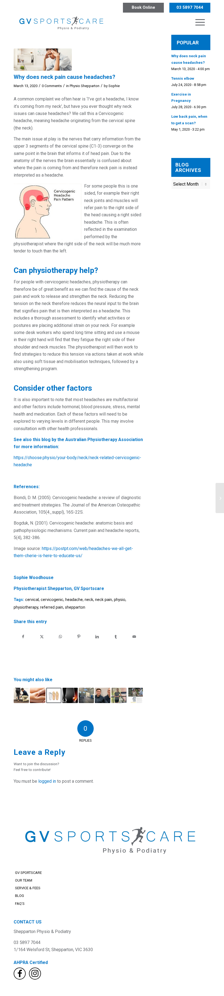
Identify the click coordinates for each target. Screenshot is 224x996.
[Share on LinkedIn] (97, 636)
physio (119, 599)
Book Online (143, 7)
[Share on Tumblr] (116, 636)
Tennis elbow (182, 78)
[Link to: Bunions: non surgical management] (53, 695)
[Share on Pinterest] (79, 636)
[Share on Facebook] (23, 636)
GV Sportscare (28, 873)
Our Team (23, 880)
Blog (19, 896)
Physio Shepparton (84, 86)
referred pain (51, 607)
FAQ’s (20, 904)
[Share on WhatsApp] (60, 636)
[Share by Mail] (134, 636)
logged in (47, 781)
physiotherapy (26, 607)
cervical (32, 599)
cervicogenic (52, 599)
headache (74, 599)
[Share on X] (42, 636)
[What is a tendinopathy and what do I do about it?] (220, 498)
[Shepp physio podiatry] (62, 22)
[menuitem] (200, 22)
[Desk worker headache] (43, 59)
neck (89, 599)
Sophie (114, 86)
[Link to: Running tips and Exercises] (118, 695)
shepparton (75, 607)
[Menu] (200, 22)
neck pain (103, 599)
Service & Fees (27, 888)
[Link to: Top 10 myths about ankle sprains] (70, 695)
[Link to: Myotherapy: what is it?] (37, 695)
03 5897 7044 (189, 7)
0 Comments (52, 86)
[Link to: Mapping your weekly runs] (21, 695)
